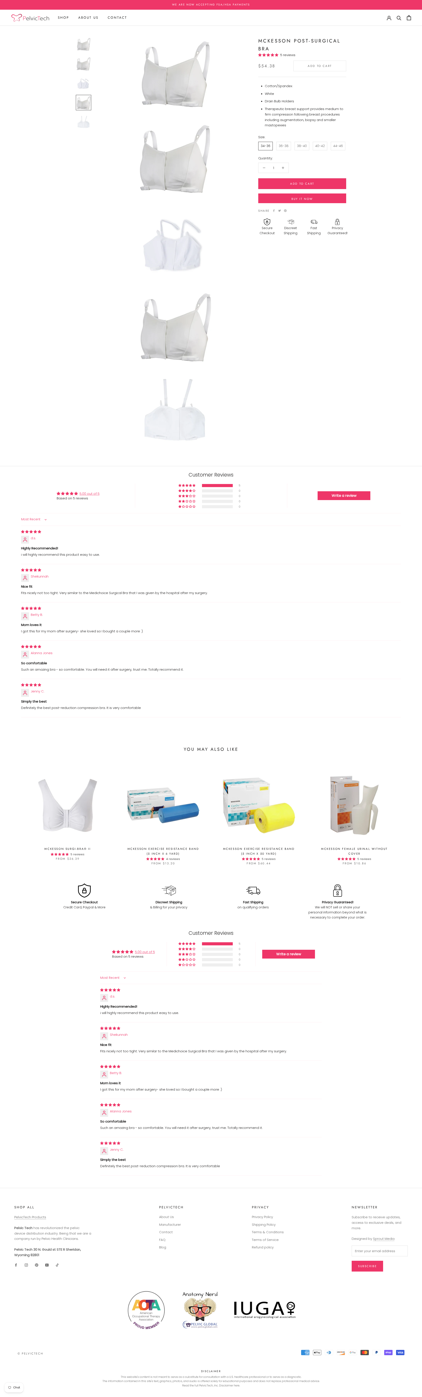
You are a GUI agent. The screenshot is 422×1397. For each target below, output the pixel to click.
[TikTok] (57, 1265)
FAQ (162, 1239)
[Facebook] (274, 210)
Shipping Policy (264, 1224)
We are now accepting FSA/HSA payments (211, 5)
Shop (63, 17)
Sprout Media (384, 1238)
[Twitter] (279, 210)
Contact (117, 17)
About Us (88, 17)
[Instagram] (26, 1265)
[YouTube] (47, 1265)
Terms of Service (265, 1239)
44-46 (338, 145)
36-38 (284, 145)
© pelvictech (30, 1353)
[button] (269, 55)
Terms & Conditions (268, 1232)
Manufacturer (170, 1224)
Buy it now (302, 199)
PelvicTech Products (30, 1217)
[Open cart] (409, 17)
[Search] (399, 17)
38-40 (302, 145)
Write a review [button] (344, 495)
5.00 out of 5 (90, 493)
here (237, 1385)
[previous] (14, 812)
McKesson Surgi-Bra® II (67, 849)
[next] (408, 812)
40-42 (320, 145)
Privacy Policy (262, 1217)
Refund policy (263, 1247)
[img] (31, 531)
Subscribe (367, 1266)
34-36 (265, 145)
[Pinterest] (285, 210)
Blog (162, 1247)
